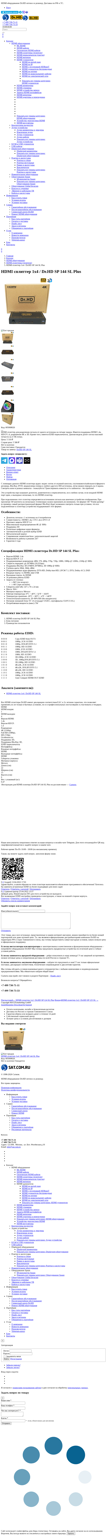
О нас (8, 230)
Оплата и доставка (19, 221)
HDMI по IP (27, 64)
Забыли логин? (13, 1367)
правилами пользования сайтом (27, 1388)
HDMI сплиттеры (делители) (29, 53)
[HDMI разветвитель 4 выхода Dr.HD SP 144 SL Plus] (7, 405)
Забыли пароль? (13, 1365)
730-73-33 (10, 24)
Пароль (6, 1353)
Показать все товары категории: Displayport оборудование (31, 154)
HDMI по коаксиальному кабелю (36, 74)
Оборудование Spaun (20, 177)
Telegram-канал (18, 240)
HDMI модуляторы (25, 123)
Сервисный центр (19, 1111)
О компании (16, 233)
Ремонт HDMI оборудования (24, 214)
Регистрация (16, 1359)
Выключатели (23, 167)
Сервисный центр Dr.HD (22, 212)
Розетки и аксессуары (21, 158)
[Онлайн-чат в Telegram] (13, 880)
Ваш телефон (7, 1405)
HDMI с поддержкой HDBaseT (35, 67)
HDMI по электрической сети (35, 76)
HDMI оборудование (20, 43)
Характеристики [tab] (13, 470)
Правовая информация (11, 1088)
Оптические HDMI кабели (28, 50)
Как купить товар (19, 198)
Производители (18, 237)
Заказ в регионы (18, 226)
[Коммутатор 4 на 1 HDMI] (7, 392)
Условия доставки (19, 202)
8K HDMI (21, 46)
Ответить (5, 889)
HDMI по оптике (29, 71)
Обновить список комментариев (15, 901)
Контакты (10, 245)
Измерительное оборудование (24, 174)
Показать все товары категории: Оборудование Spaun (31, 182)
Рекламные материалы (21, 1129)
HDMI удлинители (25, 60)
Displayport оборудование (22, 149)
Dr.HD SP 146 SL (24, 449)
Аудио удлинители (25, 135)
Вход (8, 8)
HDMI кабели (23, 48)
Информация (12, 195)
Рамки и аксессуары (26, 165)
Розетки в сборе (24, 160)
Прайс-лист (16, 223)
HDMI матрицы (24, 57)
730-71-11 (9, 22)
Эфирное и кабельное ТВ (22, 191)
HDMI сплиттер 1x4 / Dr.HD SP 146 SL (23, 693)
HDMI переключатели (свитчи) (30, 55)
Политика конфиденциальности (15, 1090)
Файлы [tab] (9, 477)
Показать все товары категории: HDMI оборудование (31, 117)
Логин (6, 1351)
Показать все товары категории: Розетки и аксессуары (31, 171)
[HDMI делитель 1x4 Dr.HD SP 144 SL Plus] (7, 351)
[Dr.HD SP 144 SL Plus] (7, 378)
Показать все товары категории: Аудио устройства (31, 140)
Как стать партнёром (20, 219)
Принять (71, 1534)
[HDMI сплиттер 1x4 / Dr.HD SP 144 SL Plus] (27, 328)
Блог (8, 242)
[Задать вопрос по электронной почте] (27, 463)
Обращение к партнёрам (22, 228)
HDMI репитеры (24, 95)
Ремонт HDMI (17, 1113)
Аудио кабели (23, 137)
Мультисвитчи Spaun (26, 179)
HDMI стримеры (24, 88)
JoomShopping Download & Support (16, 1005)
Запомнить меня (13, 1356)
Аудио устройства (19, 128)
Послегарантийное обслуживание (26, 209)
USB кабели (16, 146)
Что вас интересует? (11, 1410)
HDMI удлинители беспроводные (37, 69)
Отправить (6, 930)
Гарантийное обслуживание (24, 207)
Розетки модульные (25, 163)
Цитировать (35, 889)
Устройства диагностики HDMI (31, 120)
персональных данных (78, 1388)
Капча (4, 1418)
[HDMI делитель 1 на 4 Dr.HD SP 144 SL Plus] (7, 365)
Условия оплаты (18, 200)
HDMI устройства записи (28, 90)
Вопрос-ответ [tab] (12, 472)
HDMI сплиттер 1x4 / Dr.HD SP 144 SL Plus (20, 1056)
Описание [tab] (10, 467)
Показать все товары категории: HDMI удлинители (36, 82)
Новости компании (20, 235)
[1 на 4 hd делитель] (7, 419)
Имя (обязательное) (9, 911)
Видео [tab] (9, 474)
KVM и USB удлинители (22, 144)
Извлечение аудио (25, 132)
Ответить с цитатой (19, 889)
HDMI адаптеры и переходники (31, 97)
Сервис (9, 205)
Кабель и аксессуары (20, 193)
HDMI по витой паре (31, 62)
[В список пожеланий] (2, 430)
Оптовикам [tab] (11, 479)
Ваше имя (6, 1400)
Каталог (9, 41)
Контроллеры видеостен (22, 125)
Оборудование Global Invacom (24, 186)
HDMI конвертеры (25, 85)
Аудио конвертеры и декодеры (30, 130)
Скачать (72, 784)
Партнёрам (11, 216)
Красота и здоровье (20, 188)
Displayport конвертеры (27, 151)
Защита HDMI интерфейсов (29, 92)
